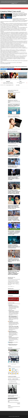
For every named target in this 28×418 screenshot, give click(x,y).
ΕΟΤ (10, 12)
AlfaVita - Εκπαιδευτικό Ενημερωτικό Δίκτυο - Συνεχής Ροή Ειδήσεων (13, 316)
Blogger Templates (17, 416)
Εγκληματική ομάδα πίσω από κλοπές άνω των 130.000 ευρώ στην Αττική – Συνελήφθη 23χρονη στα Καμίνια (14, 312)
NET (1, 12)
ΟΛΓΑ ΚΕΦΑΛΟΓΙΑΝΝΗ (19, 12)
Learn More (13, 3)
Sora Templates (13, 416)
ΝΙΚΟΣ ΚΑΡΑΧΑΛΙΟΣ (14, 12)
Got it (16, 3)
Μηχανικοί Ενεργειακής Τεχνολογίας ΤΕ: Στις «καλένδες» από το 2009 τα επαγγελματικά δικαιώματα (13, 318)
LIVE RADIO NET (11, 321)
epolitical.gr (10, 336)
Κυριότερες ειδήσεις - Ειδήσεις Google (13, 326)
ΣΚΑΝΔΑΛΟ (23, 12)
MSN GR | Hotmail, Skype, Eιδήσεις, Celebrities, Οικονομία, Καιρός (13, 344)
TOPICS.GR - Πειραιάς (11, 310)
